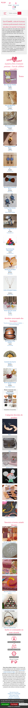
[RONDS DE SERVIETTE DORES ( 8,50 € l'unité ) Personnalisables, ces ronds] (10, 241)
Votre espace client (14, 695)
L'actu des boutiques (14, 324)
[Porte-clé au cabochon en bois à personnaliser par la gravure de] (10, 97)
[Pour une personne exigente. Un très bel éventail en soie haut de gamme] (10, 354)
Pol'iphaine (10, 89)
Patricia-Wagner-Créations (10, 212)
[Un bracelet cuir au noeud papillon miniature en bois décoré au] (10, 262)
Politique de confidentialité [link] (14, 706)
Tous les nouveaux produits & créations (13, 323)
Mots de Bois (10, 191)
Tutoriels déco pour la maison (10, 558)
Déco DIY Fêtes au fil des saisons (10, 592)
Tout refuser (14, 704)
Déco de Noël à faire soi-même (9, 609)
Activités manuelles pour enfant (9, 575)
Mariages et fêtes (10, 500)
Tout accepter (5, 704)
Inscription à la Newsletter (14, 698)
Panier (14, 8)
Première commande (14, 696)
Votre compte (16, 5)
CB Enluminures (10, 171)
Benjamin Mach (10, 294)
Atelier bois (10, 150)
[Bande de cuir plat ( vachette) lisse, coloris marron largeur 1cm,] (10, 333)
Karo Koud (10, 315)
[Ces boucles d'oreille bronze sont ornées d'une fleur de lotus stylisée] (10, 159)
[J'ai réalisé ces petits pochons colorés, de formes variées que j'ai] (10, 303)
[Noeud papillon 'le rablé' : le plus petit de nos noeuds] (10, 180)
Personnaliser (23, 704)
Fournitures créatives (10, 517)
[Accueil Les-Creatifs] (3, 3)
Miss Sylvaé (10, 109)
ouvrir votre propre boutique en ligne (14, 671)
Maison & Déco (9, 467)
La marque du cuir (10, 253)
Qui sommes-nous (14, 692)
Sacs (10, 451)
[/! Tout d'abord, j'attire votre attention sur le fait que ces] (10, 77)
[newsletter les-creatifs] (10, 400)
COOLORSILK (10, 366)
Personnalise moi (10, 130)
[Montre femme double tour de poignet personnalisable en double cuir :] (10, 221)
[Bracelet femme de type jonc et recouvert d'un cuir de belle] (10, 118)
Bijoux (9, 434)
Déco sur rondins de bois (10, 627)
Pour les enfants (10, 484)
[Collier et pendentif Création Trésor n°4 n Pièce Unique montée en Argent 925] (10, 282)
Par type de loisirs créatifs (10, 542)
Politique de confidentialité (14, 693)
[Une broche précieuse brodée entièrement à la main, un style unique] (10, 375)
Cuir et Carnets (10, 345)
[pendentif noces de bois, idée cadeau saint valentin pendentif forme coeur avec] (10, 139)
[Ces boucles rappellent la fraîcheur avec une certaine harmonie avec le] (10, 200)
